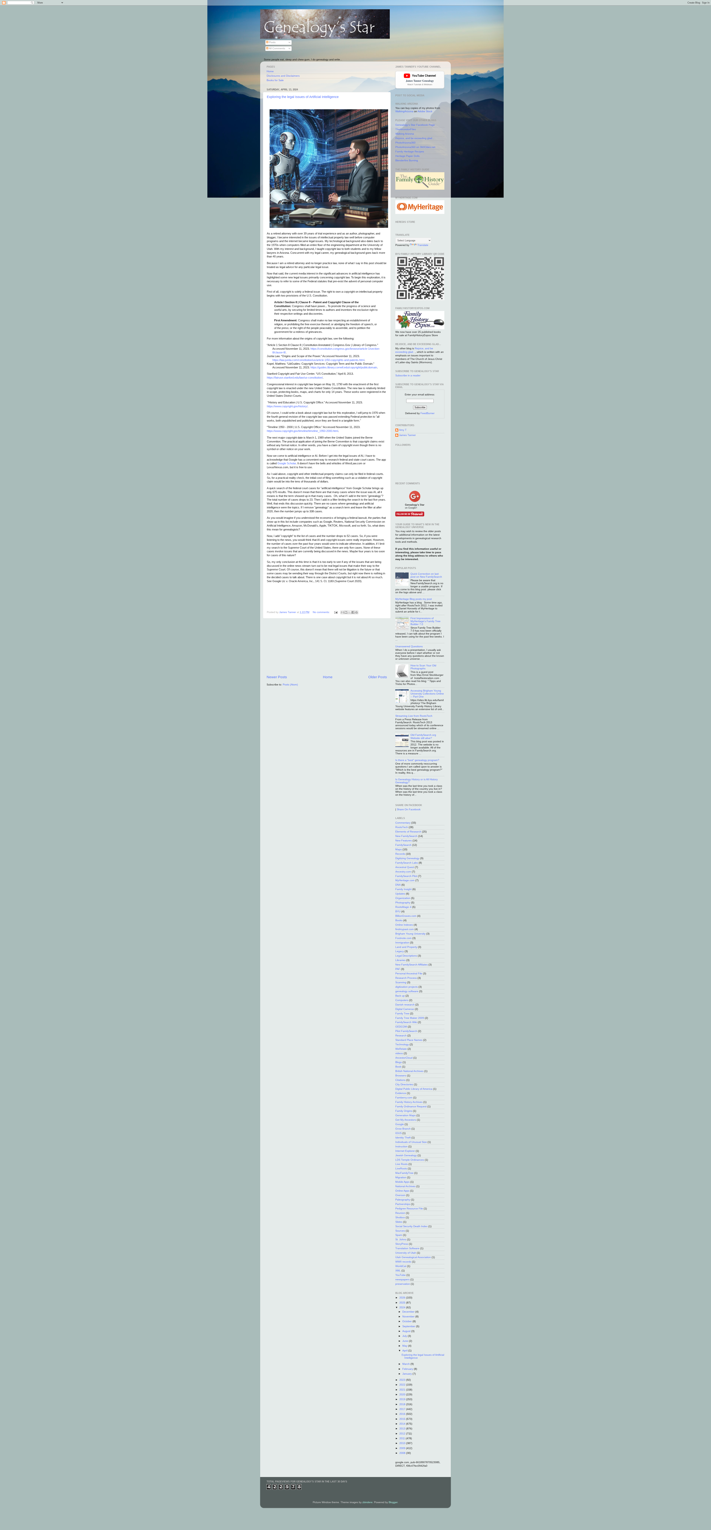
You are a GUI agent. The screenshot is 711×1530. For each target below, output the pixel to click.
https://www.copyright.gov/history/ (287, 406)
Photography (402, 902)
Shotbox (400, 1217)
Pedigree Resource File (409, 1208)
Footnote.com (403, 938)
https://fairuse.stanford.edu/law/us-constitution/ (295, 377)
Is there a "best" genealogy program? (417, 760)
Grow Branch (403, 1128)
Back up (400, 995)
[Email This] (342, 612)
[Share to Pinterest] (356, 612)
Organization (402, 898)
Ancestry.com (403, 871)
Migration (400, 1177)
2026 (402, 1297)
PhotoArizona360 (405, 142)
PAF (397, 969)
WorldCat (400, 1266)
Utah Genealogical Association (413, 1257)
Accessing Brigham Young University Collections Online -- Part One (427, 693)
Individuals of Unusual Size (411, 1142)
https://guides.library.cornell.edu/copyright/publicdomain (344, 367)
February (408, 1369)
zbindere (367, 1502)
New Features (403, 840)
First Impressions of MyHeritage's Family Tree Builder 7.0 (425, 621)
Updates (400, 893)
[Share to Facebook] (353, 612)
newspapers (402, 1279)
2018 (402, 1404)
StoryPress (401, 1244)
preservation (402, 1284)
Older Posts (377, 677)
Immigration (402, 942)
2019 (402, 1399)
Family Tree (402, 1013)
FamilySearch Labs (406, 862)
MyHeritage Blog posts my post (413, 599)
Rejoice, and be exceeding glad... (414, 138)
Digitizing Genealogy (407, 858)
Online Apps (402, 1190)
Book (398, 1066)
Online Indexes (404, 924)
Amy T (403, 430)
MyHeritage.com (405, 880)
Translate (422, 245)
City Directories (404, 1084)
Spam (398, 1235)
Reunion (400, 1213)
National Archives (405, 1186)
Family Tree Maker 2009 (409, 1018)
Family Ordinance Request (411, 1106)
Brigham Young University (410, 933)
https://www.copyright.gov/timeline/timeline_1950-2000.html (302, 430)
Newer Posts (277, 677)
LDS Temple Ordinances (409, 1159)
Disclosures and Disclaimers (283, 75)
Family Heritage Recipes (409, 151)
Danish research (405, 1004)
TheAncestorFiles (405, 129)
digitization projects (406, 986)
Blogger (393, 1502)
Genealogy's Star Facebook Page (415, 125)
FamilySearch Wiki (406, 1022)
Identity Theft (403, 1137)
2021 (402, 1389)
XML (398, 1270)
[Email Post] (335, 612)
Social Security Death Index (411, 1226)
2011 (402, 1438)
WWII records (403, 1261)
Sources (400, 1230)
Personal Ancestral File (408, 973)
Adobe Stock (425, 111)
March (406, 1364)
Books (399, 920)
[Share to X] (349, 612)
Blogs (398, 1062)
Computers (401, 1000)
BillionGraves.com (405, 916)
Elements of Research (408, 831)
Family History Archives (409, 1102)
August (406, 1331)
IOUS (398, 1133)
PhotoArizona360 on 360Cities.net (415, 147)
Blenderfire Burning (406, 160)
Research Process (406, 978)
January (407, 1373)
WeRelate (401, 1049)
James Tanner (407, 435)
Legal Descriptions (406, 955)
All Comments (276, 48)
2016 (402, 1414)
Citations (400, 1080)
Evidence (400, 1093)
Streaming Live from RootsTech (413, 716)
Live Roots (401, 1164)
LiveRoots (401, 1168)
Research (401, 1035)
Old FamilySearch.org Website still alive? (423, 736)
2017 (402, 1409)
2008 (402, 1453)
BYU (397, 911)
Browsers (400, 1075)
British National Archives (409, 1071)
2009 (402, 1448)
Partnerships (402, 1204)
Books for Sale (275, 80)
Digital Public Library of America (413, 1089)
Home (270, 71)
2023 (402, 1380)
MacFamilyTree (404, 1173)
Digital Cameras (404, 1009)
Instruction (401, 1146)
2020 (402, 1394)
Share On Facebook (408, 809)
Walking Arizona (404, 133)
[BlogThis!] (346, 612)
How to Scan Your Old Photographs (423, 667)
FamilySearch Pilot (406, 876)
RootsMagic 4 (403, 907)
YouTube (400, 1275)
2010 (402, 1443)
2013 (402, 1428)
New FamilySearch (406, 836)
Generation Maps (405, 1115)
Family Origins (403, 1111)
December (408, 1311)
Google (399, 1124)
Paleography (402, 1199)
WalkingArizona (404, 111)
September (409, 1326)
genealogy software (406, 991)
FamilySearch (403, 845)
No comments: (322, 612)
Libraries (400, 960)
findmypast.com (404, 929)
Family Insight (403, 889)
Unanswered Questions (409, 646)
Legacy (399, 951)
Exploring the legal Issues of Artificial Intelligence (303, 97)
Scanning (400, 982)
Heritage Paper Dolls (407, 156)
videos (399, 1053)
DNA (398, 884)
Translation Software (407, 1248)
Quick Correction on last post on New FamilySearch (426, 575)
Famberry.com (403, 1097)
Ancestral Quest (404, 867)
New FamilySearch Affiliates (411, 964)
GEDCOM (401, 1026)
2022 (402, 1384)
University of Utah (405, 1252)
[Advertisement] (327, 646)
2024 (402, 1307)
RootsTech (401, 827)
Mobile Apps (402, 1182)
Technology (402, 1044)
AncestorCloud (404, 1057)
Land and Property (406, 947)
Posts (272, 42)
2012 (402, 1433)
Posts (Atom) (290, 684)
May (405, 1345)
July (405, 1336)
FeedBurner (427, 413)
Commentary (402, 822)
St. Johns (400, 1239)
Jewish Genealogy (406, 1155)
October (407, 1321)
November (408, 1316)
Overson (400, 1195)
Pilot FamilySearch (406, 1031)
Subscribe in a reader (407, 375)
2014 (402, 1423)
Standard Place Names (408, 1040)
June (405, 1341)
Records (400, 854)
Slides (398, 1222)
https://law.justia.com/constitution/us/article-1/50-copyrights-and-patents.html (318, 360)
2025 (402, 1302)
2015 (402, 1419)
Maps (398, 849)
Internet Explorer (405, 1151)
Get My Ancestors (405, 1119)
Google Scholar (286, 463)
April (405, 1350)
